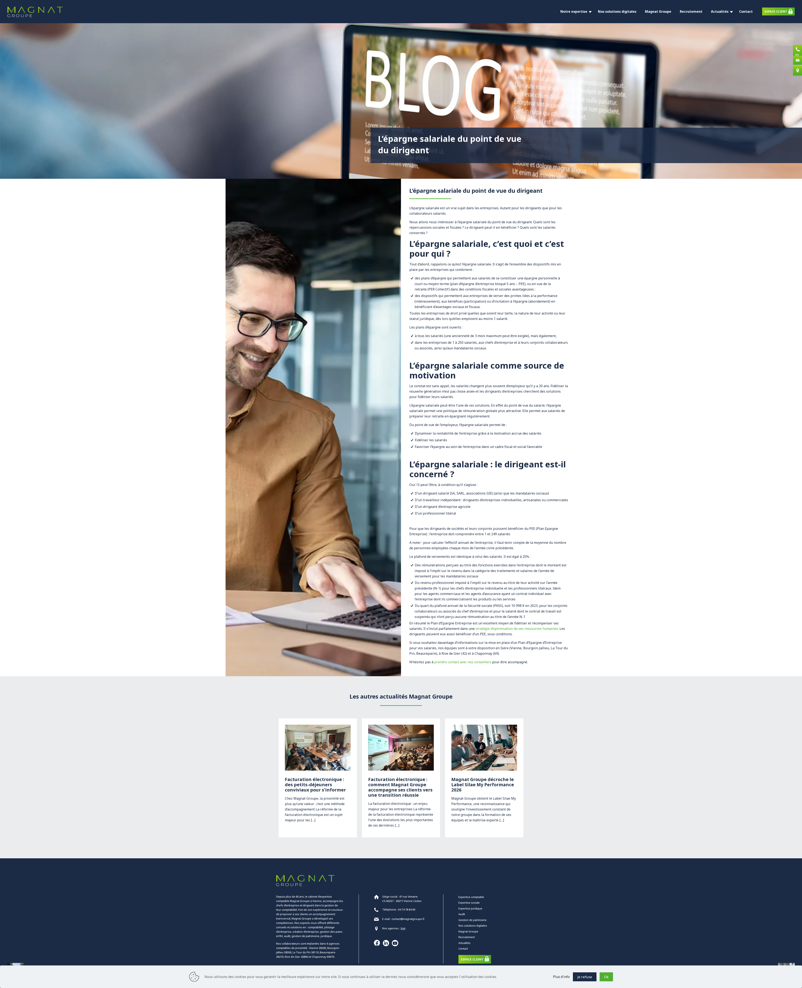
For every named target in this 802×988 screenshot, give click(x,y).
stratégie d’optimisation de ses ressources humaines (517, 628)
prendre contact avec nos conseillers (462, 662)
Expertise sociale (469, 902)
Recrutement (466, 937)
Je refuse (584, 976)
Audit (461, 914)
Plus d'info (561, 976)
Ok (606, 976)
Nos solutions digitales (472, 925)
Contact (463, 948)
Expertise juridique (470, 908)
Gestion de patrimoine (472, 920)
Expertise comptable (471, 897)
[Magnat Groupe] (35, 11)
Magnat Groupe (468, 931)
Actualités (464, 943)
